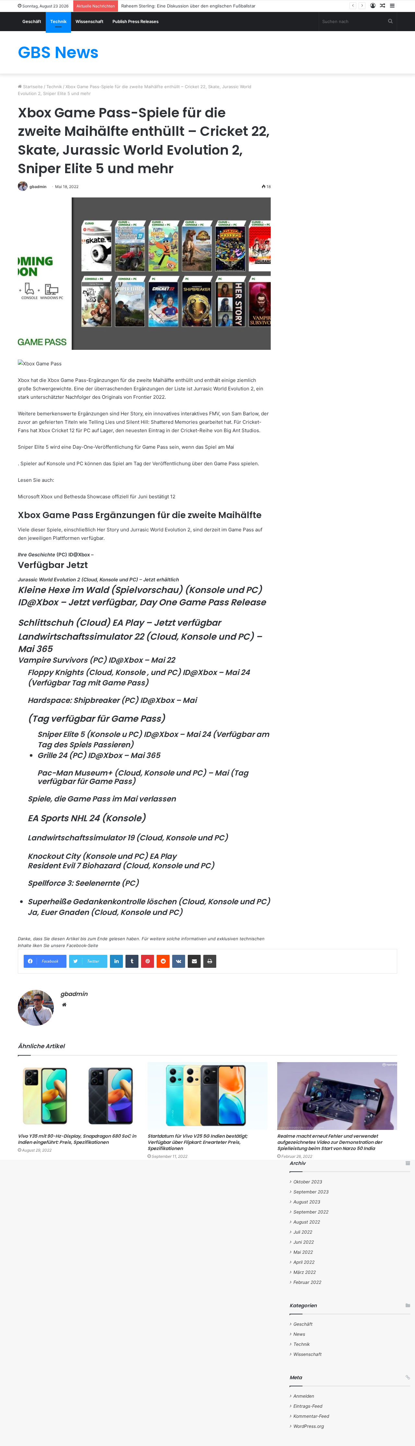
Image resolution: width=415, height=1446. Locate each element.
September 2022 (310, 1212)
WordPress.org (308, 1426)
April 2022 (303, 1262)
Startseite (32, 86)
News (299, 1334)
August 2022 (306, 1222)
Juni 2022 (303, 1242)
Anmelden (303, 1396)
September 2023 (311, 1191)
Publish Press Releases (136, 21)
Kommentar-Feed (311, 1416)
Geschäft (31, 21)
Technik (58, 21)
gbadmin (38, 186)
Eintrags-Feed (307, 1406)
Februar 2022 (307, 1282)
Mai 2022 (303, 1252)
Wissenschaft (89, 21)
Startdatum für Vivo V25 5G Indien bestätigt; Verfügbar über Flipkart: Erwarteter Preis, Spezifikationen (198, 1142)
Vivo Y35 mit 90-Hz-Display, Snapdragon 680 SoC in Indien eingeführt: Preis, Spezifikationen (77, 1139)
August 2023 (306, 1201)
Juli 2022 (302, 1232)
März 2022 (304, 1272)
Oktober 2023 (307, 1181)
